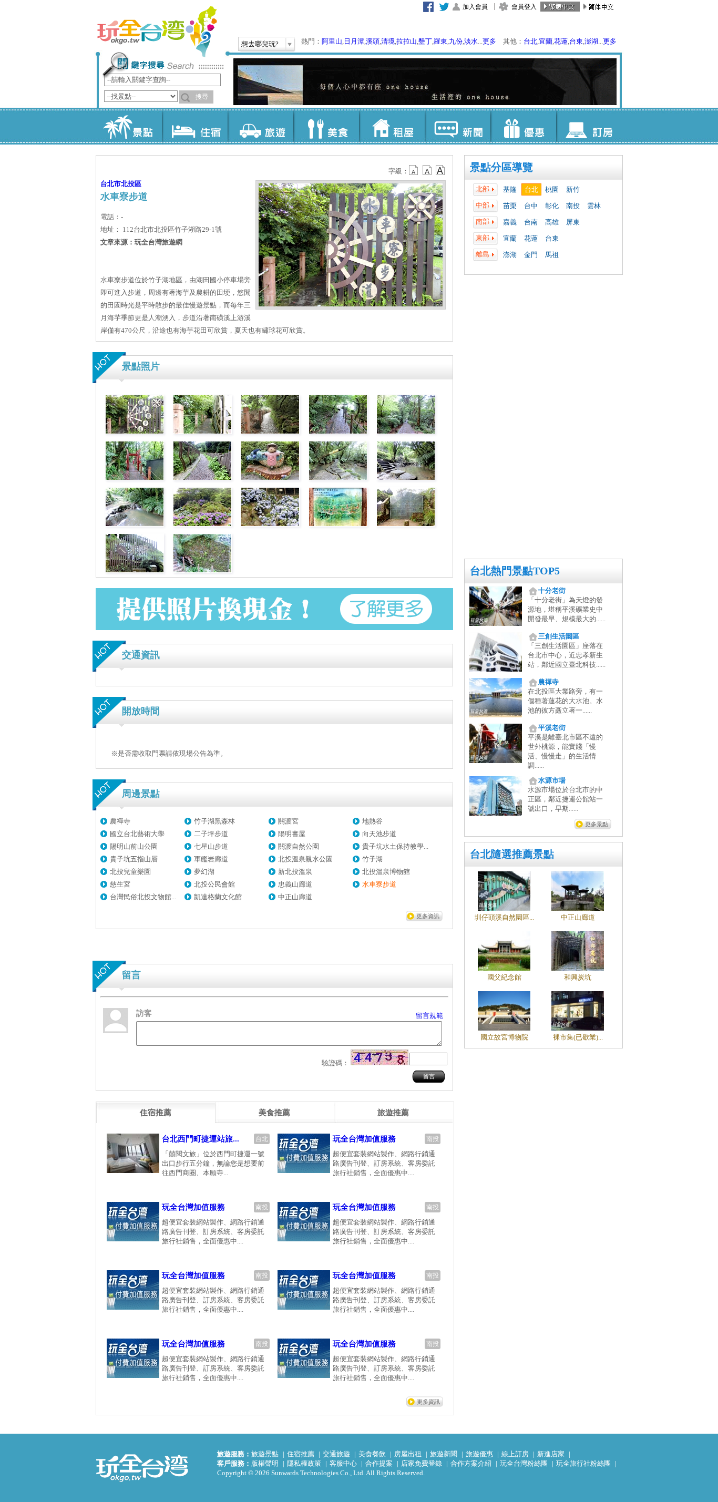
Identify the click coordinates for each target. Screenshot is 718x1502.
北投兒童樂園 (130, 872)
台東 (576, 41)
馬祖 (552, 255)
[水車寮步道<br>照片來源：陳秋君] (134, 431)
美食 (326, 126)
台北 (530, 41)
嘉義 (510, 222)
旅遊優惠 (479, 1454)
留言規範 (429, 1016)
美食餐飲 (372, 1454)
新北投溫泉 (295, 872)
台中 (531, 206)
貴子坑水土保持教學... (395, 846)
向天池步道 (379, 834)
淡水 (471, 41)
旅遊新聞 (443, 1454)
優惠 (523, 126)
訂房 (589, 126)
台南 (531, 222)
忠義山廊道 (295, 884)
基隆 (510, 189)
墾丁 (425, 41)
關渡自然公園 (298, 846)
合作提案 (379, 1463)
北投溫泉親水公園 (305, 859)
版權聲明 (265, 1463)
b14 (440, 170)
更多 (489, 41)
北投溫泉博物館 (386, 872)
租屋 (392, 126)
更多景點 (596, 824)
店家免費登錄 (421, 1463)
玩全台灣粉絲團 (524, 1463)
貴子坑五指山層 (134, 859)
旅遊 (260, 126)
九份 (456, 41)
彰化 (552, 206)
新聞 (457, 126)
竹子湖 (372, 859)
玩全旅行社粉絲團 (583, 1463)
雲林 (594, 206)
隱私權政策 (304, 1463)
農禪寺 (120, 821)
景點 (129, 126)
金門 (531, 255)
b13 (427, 170)
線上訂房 (515, 1454)
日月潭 (354, 41)
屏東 (573, 222)
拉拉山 (406, 41)
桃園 (552, 189)
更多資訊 (427, 916)
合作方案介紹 (470, 1463)
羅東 (440, 41)
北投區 (131, 184)
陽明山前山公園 (134, 846)
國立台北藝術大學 (137, 834)
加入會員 (475, 7)
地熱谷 (372, 821)
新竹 (573, 189)
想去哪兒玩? (260, 44)
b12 (414, 170)
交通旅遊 (336, 1454)
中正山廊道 (295, 897)
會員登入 (524, 7)
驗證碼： (335, 1063)
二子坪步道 (211, 834)
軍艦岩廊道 (211, 859)
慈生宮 (120, 884)
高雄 (552, 222)
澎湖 (591, 41)
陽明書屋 (291, 834)
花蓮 (561, 41)
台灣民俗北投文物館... (143, 897)
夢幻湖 (204, 872)
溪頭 (372, 41)
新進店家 (551, 1454)
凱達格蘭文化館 (218, 897)
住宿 (195, 126)
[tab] (155, 1112)
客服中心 (343, 1463)
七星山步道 (211, 846)
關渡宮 (288, 821)
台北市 (110, 184)
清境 (388, 41)
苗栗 (510, 206)
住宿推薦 (300, 1454)
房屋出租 (408, 1454)
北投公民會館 (214, 884)
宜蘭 (545, 41)
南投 (573, 206)
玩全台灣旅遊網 (156, 31)
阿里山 (332, 41)
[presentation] (155, 1112)
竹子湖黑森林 (214, 821)
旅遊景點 (265, 1454)
